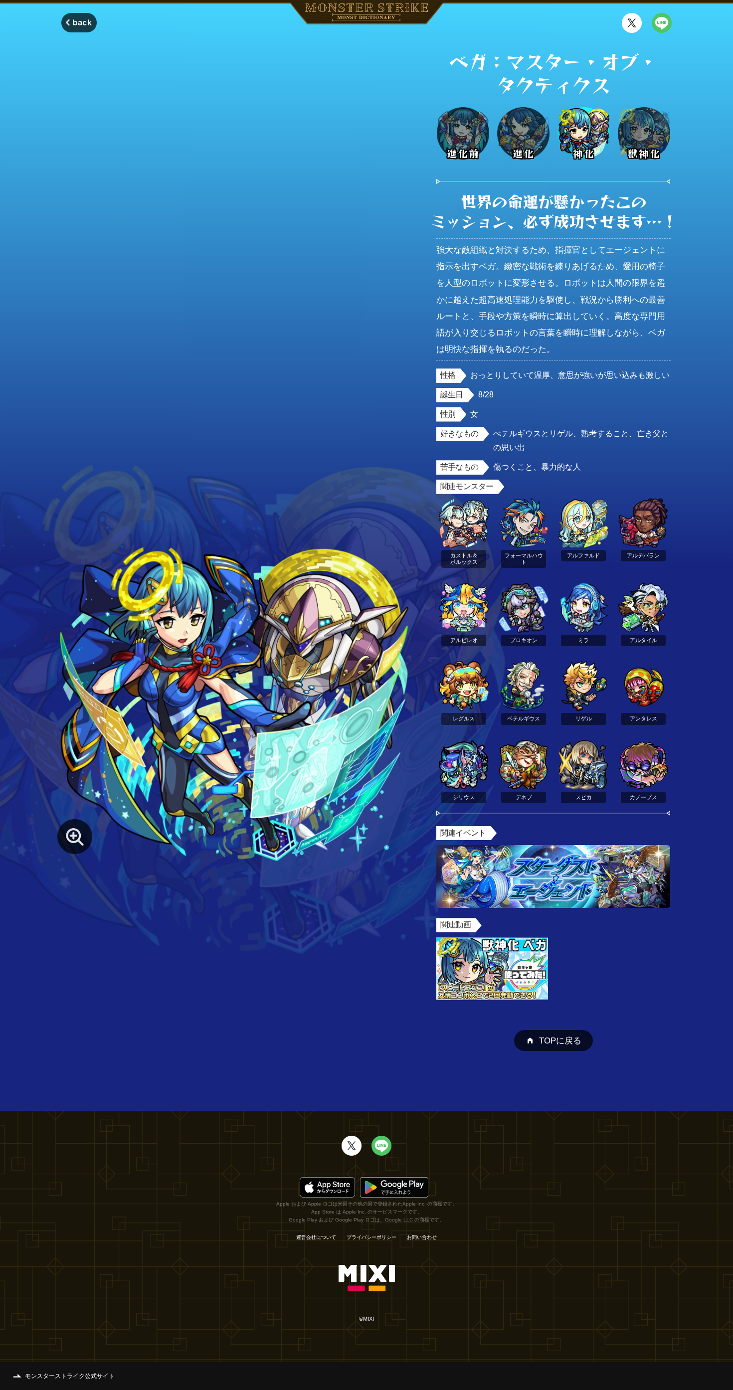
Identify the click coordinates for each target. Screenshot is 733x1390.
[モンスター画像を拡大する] (74, 836)
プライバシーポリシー (371, 1237)
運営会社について (316, 1237)
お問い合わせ (422, 1237)
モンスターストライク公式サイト (70, 1376)
